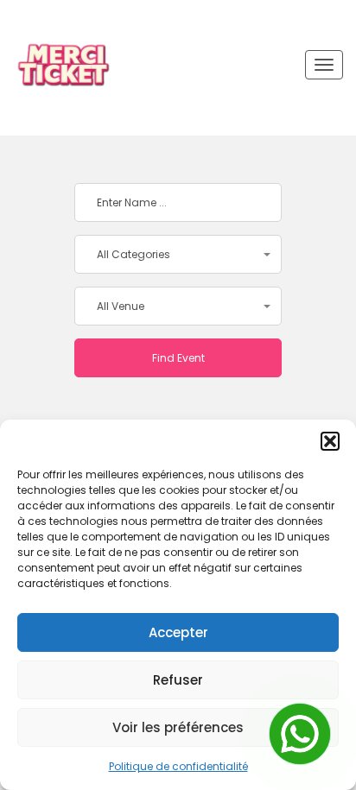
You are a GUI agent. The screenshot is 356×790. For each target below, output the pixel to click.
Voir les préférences (178, 727)
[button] (330, 441)
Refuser (178, 680)
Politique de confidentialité (178, 766)
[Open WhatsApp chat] (300, 734)
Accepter (178, 632)
